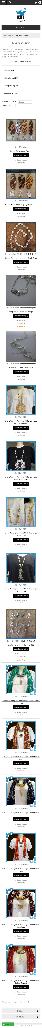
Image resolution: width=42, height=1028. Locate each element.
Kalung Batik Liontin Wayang (21, 151)
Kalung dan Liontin (20, 35)
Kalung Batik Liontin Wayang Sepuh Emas (21, 204)
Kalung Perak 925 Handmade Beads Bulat (21, 258)
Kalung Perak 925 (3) (11, 78)
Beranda (7, 35)
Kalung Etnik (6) (9, 70)
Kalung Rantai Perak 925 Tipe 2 (21, 367)
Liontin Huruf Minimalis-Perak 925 (21, 645)
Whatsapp (9, 1024)
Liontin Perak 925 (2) (11, 93)
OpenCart (18, 1026)
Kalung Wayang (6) (10, 86)
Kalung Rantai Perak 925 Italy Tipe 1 (21, 312)
